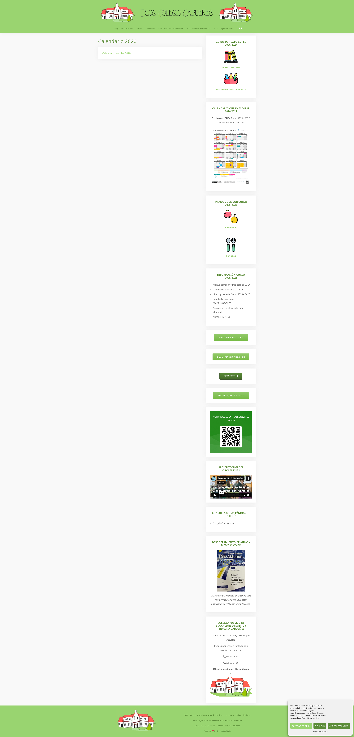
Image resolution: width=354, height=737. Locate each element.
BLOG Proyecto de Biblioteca (198, 28)
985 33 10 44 (232, 656)
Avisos (139, 28)
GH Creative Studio (224, 731)
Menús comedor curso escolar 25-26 (232, 284)
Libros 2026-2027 (231, 67)
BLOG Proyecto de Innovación (170, 28)
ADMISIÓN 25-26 (222, 316)
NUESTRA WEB (127, 28)
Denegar (320, 726)
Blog (116, 28)
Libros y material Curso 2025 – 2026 (231, 294)
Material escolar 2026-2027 (231, 89)
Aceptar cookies (301, 726)
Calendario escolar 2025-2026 (228, 289)
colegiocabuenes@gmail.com (232, 669)
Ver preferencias (338, 726)
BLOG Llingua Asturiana (223, 28)
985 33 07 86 (232, 662)
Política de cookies (320, 732)
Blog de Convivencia (223, 523)
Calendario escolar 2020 (116, 53)
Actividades (150, 28)
